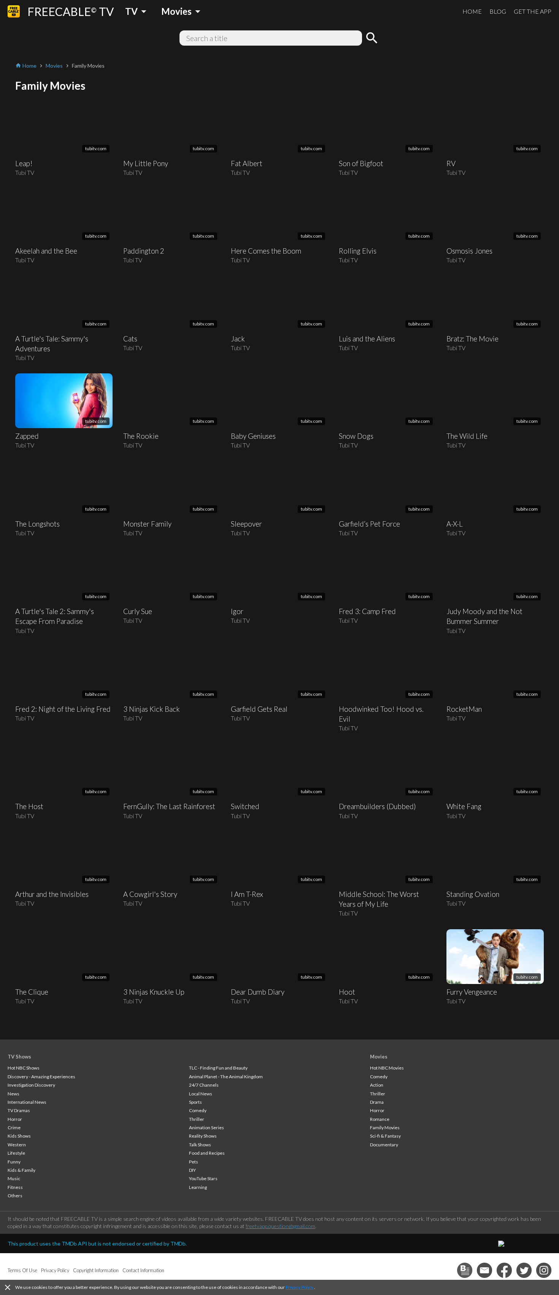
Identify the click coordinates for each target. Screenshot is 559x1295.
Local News (200, 1094)
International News (27, 1102)
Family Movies (385, 1127)
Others (15, 1195)
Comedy (197, 1110)
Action (376, 1085)
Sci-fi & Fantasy (385, 1136)
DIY (192, 1170)
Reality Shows (203, 1136)
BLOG (497, 11)
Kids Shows (19, 1136)
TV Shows (19, 1057)
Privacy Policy (299, 1287)
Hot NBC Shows (24, 1068)
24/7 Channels (204, 1085)
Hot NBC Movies (387, 1068)
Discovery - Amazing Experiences (41, 1076)
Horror (15, 1119)
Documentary (384, 1144)
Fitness (15, 1187)
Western (17, 1144)
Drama (377, 1102)
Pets (193, 1162)
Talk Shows (200, 1144)
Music (14, 1178)
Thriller (196, 1119)
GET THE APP (532, 11)
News (13, 1094)
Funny (14, 1162)
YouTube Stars (203, 1178)
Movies (378, 1057)
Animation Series (206, 1127)
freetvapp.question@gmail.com (280, 1226)
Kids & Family (21, 1170)
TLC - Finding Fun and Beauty (218, 1068)
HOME (472, 11)
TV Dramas (19, 1110)
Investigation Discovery (31, 1085)
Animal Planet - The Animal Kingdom (226, 1076)
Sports (195, 1102)
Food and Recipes (207, 1153)
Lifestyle (16, 1153)
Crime (14, 1127)
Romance (379, 1119)
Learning (198, 1187)
